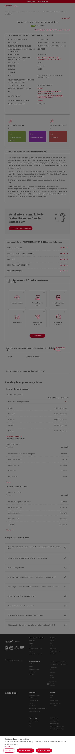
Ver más (7, 747)
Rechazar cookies (25, 750)
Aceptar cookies (44, 750)
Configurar (9, 750)
